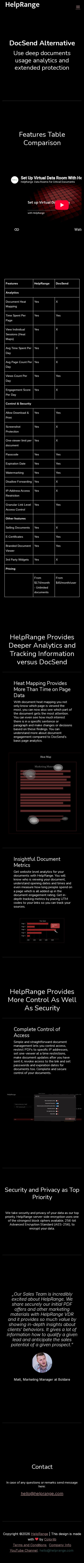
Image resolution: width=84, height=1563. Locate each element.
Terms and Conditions (29, 1545)
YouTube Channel (24, 1550)
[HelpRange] (22, 7)
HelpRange (39, 1534)
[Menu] (78, 7)
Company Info (60, 1545)
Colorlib (50, 1539)
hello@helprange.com (42, 1493)
